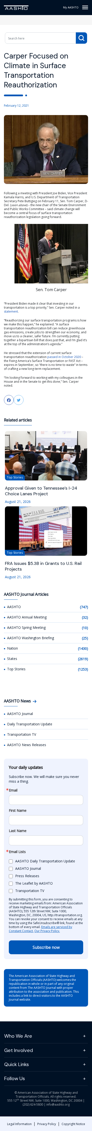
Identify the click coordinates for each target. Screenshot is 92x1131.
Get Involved (18, 1050)
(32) (85, 617)
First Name (17, 810)
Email (13, 790)
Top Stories (16, 669)
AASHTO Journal (20, 713)
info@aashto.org (58, 1104)
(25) (85, 638)
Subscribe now (46, 947)
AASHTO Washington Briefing (30, 637)
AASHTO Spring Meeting (26, 627)
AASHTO (14, 606)
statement (11, 311)
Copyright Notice (73, 1124)
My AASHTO (71, 7)
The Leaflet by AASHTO (34, 883)
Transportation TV (21, 734)
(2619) (83, 658)
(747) (84, 607)
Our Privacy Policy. (47, 931)
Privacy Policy (46, 1124)
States (12, 658)
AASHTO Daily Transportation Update (45, 861)
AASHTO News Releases (26, 744)
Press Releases (27, 875)
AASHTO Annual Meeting (27, 617)
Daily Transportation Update (29, 724)
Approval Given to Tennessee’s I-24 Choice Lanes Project (41, 491)
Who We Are (18, 1036)
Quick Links (16, 1064)
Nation (12, 648)
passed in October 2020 (64, 357)
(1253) (83, 669)
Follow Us (14, 1078)
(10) (85, 627)
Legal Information (19, 1124)
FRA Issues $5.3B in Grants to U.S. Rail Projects (43, 566)
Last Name (17, 831)
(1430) (83, 648)
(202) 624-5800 (33, 1104)
